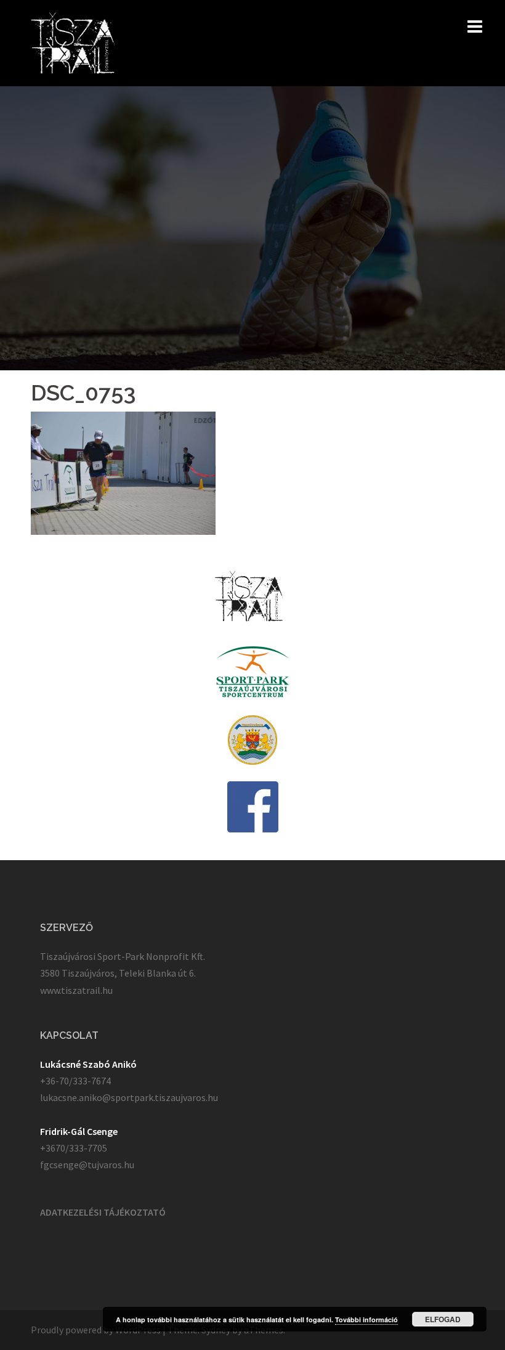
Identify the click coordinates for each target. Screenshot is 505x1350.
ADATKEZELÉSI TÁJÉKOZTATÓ (103, 1212)
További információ (366, 1319)
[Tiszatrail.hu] (73, 42)
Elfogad (443, 1319)
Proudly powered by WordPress (96, 1330)
